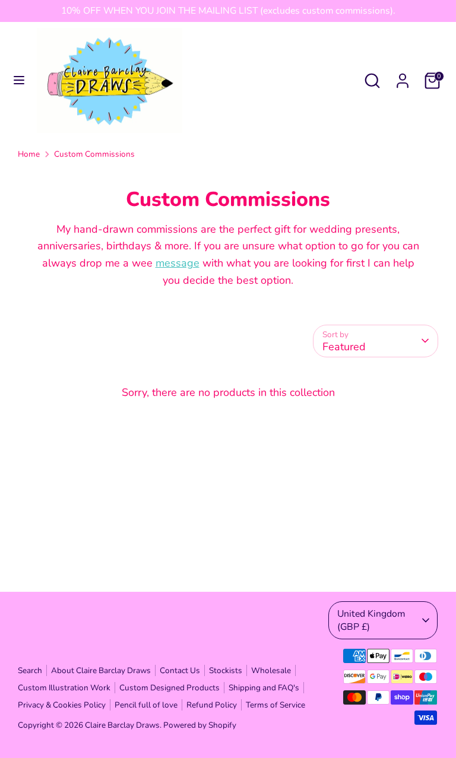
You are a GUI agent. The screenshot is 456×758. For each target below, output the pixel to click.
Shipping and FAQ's (264, 687)
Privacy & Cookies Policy (62, 705)
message (178, 263)
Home (29, 154)
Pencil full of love (146, 705)
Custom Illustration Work (64, 687)
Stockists (225, 670)
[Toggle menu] (19, 80)
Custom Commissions (94, 154)
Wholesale (271, 670)
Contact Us (180, 670)
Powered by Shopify (199, 725)
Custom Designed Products (169, 687)
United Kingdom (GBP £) (371, 620)
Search (30, 670)
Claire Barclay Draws (122, 725)
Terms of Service (275, 705)
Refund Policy (211, 705)
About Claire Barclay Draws (101, 670)
